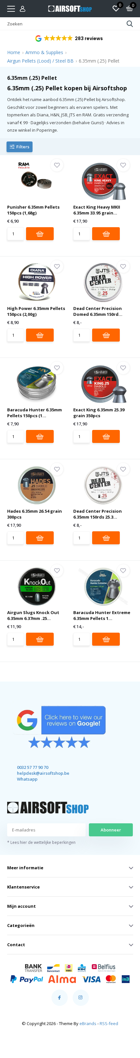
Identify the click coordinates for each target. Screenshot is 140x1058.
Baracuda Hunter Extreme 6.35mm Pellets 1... (101, 615)
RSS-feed (109, 1023)
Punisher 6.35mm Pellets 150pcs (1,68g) (33, 210)
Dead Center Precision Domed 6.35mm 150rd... (97, 311)
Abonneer (111, 830)
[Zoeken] (130, 24)
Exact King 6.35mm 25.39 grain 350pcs (98, 413)
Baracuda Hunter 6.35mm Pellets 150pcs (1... (34, 413)
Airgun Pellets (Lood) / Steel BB (40, 61)
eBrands (87, 1023)
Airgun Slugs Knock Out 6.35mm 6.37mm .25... (33, 615)
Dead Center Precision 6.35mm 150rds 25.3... (97, 514)
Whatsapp (27, 779)
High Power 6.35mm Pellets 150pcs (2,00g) (36, 311)
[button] (69, 38)
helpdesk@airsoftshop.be (37, 773)
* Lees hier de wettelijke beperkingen (41, 842)
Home (13, 52)
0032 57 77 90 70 (32, 767)
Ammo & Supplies (44, 52)
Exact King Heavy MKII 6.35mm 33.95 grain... (96, 210)
